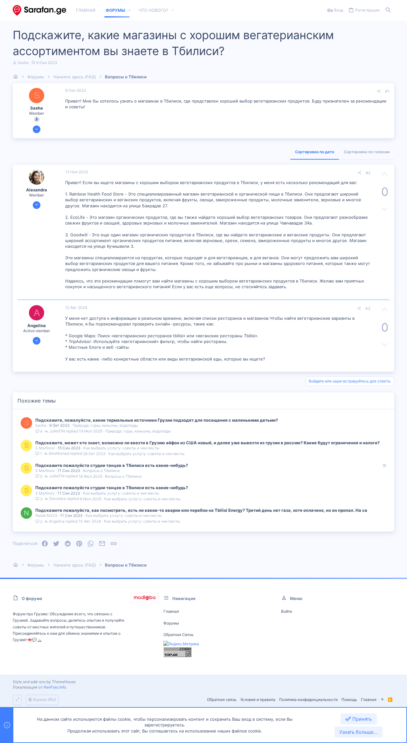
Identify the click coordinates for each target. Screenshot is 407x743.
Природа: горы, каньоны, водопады (105, 425)
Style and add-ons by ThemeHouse (44, 681)
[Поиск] (388, 10)
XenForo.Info (55, 687)
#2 (368, 172)
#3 (367, 308)
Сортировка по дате (314, 151)
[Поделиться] (379, 91)
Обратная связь (178, 634)
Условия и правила (257, 699)
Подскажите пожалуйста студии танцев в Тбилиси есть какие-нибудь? (111, 465)
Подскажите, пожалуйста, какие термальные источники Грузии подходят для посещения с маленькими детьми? (156, 420)
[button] (130, 10)
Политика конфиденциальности (308, 699)
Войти (286, 611)
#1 (387, 91)
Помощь (349, 699)
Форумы (171, 623)
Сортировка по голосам (367, 151)
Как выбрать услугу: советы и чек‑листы (121, 448)
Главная (171, 611)
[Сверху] (382, 699)
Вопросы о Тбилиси (101, 470)
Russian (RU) (44, 699)
